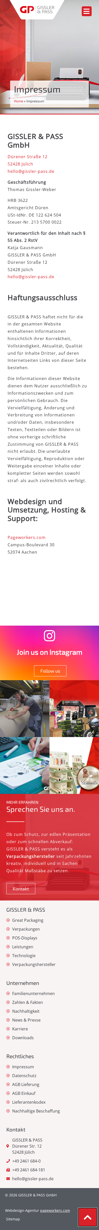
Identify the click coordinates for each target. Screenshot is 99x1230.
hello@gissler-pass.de (31, 171)
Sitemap (13, 1219)
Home (18, 101)
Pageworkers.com (27, 537)
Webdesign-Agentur (37, 1210)
